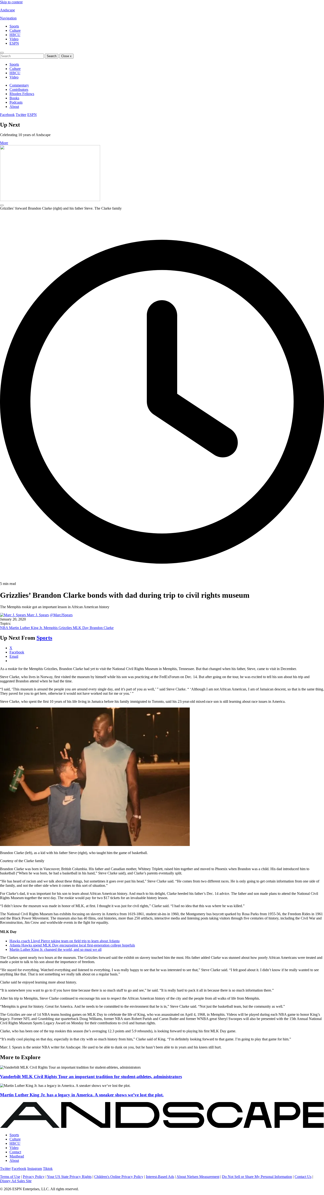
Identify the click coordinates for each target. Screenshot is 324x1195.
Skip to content (11, 2)
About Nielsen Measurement (197, 1177)
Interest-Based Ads (160, 1177)
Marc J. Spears (38, 615)
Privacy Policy (34, 1177)
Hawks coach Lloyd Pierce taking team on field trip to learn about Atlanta (64, 941)
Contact (15, 1152)
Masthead (16, 1156)
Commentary (19, 85)
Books (14, 98)
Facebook (7, 115)
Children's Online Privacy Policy (118, 1177)
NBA (4, 628)
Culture (15, 30)
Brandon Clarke (102, 628)
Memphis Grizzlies (58, 628)
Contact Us (303, 1177)
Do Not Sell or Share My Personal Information (257, 1177)
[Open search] (2, 52)
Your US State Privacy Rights (69, 1177)
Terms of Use (10, 1177)
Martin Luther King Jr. (26, 628)
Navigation (8, 18)
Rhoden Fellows (21, 94)
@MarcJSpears (61, 615)
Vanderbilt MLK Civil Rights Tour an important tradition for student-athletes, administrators (91, 1076)
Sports (14, 26)
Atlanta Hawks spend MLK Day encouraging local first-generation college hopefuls (72, 945)
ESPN (14, 43)
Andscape (7, 10)
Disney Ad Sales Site (16, 1181)
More (4, 143)
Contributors (18, 89)
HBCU (14, 35)
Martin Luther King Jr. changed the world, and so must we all (55, 949)
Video (14, 39)
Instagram (34, 1169)
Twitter (21, 115)
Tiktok (48, 1169)
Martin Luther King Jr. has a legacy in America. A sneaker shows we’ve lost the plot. (82, 1094)
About (14, 107)
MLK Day (81, 628)
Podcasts (16, 102)
